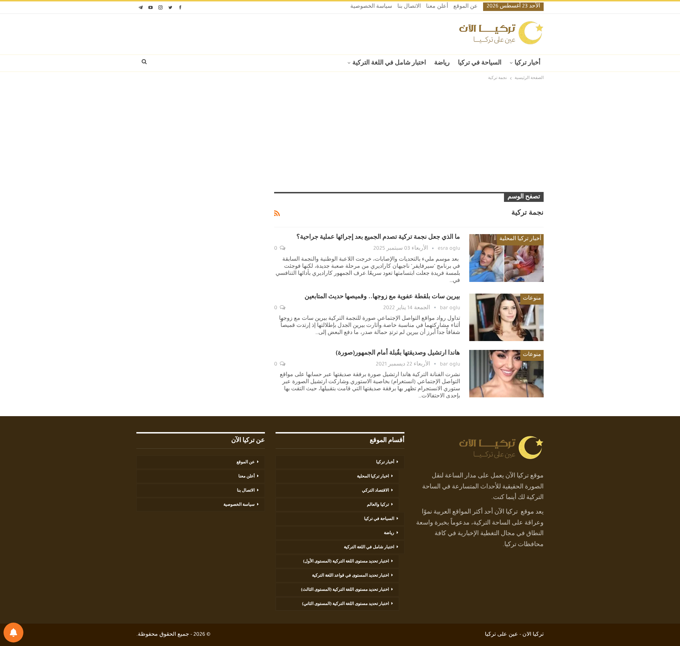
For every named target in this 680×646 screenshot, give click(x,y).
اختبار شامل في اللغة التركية (389, 63)
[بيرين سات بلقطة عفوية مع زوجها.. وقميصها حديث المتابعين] (506, 317)
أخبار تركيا (527, 63)
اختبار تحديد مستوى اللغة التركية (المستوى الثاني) (345, 604)
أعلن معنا (437, 7)
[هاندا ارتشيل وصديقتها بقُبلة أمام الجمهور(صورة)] (506, 373)
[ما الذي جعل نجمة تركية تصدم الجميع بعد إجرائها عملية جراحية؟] (506, 258)
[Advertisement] (340, 137)
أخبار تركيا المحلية (520, 239)
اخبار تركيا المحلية (373, 477)
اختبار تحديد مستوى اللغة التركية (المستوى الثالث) (345, 590)
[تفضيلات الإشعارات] (13, 632)
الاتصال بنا (409, 7)
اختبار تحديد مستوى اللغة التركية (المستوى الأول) (346, 562)
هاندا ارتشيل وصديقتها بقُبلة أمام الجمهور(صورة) (398, 353)
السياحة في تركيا (480, 63)
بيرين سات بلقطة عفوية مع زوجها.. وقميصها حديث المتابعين (382, 297)
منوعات (532, 299)
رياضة (442, 63)
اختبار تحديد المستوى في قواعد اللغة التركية (350, 576)
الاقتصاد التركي (375, 491)
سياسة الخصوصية (371, 7)
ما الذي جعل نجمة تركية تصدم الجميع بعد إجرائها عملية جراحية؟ (378, 237)
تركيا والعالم (378, 505)
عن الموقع (465, 7)
